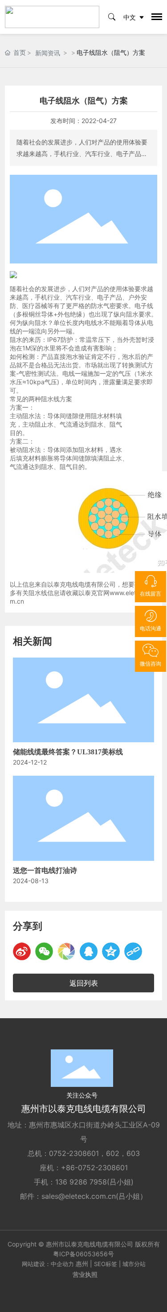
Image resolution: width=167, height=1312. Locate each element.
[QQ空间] (111, 951)
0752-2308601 (74, 1153)
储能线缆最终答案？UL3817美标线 (68, 752)
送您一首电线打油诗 (45, 870)
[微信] (44, 951)
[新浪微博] (22, 951)
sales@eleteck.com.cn (78, 1196)
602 (112, 1153)
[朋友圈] (66, 951)
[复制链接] (133, 951)
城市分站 (134, 1263)
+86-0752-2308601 (94, 1167)
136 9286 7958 (81, 1181)
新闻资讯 (47, 53)
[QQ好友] (89, 951)
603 (133, 1153)
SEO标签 (105, 1263)
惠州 (82, 1263)
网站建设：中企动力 (48, 1263)
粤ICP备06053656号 (83, 1254)
